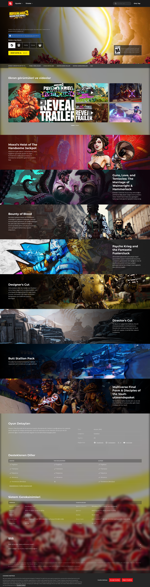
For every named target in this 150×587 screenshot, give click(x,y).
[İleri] (144, 102)
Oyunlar (18, 3)
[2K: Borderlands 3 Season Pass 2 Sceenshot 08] (125, 112)
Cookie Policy (21, 585)
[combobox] (122, 3)
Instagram (111, 442)
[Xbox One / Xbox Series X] (39, 45)
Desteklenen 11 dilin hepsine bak (20, 486)
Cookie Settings (102, 580)
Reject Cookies (127, 580)
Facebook (100, 442)
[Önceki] (6, 102)
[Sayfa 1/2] (73, 125)
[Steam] (11, 45)
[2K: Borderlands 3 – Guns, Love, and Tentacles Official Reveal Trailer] (92, 112)
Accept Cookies (115, 580)
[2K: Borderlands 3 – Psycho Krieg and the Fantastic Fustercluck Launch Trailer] (92, 92)
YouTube (129, 442)
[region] (75, 580)
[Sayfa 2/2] (77, 125)
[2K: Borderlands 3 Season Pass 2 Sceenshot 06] (125, 92)
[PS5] (25, 45)
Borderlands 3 (29, 36)
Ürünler (28, 3)
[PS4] (32, 45)
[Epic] (18, 45)
